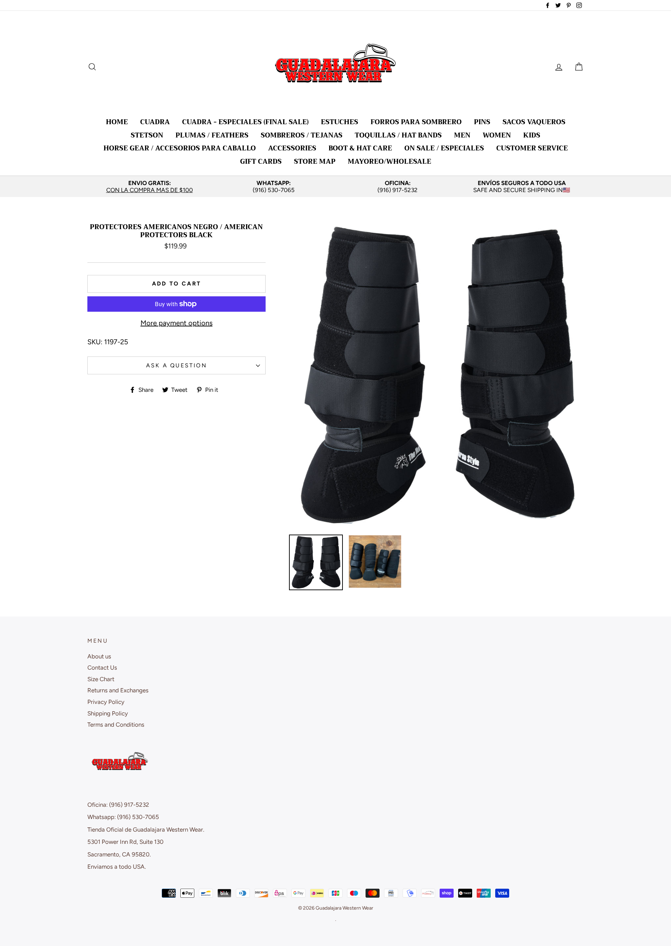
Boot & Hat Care (360, 148)
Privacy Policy (105, 701)
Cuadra (155, 122)
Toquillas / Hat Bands (398, 135)
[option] (149, 186)
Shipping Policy (107, 713)
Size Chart (100, 679)
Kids (531, 135)
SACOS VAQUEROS (534, 122)
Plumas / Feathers (211, 135)
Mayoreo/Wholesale (389, 161)
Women (497, 135)
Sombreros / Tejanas (301, 135)
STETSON (147, 135)
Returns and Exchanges (118, 690)
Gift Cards (261, 161)
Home (117, 122)
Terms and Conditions (115, 724)
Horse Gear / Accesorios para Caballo (179, 148)
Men (462, 135)
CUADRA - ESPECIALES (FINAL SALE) (245, 122)
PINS (482, 122)
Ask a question (176, 365)
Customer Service (532, 148)
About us (99, 656)
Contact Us (102, 667)
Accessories (292, 148)
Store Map (315, 161)
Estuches (339, 122)
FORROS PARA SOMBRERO (416, 122)
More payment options (176, 323)
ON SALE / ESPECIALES (444, 148)
